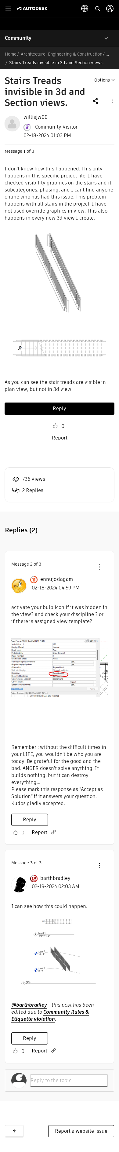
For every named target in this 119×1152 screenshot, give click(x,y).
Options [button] (102, 80)
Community (18, 38)
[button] (111, 101)
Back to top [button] (14, 1131)
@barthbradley (29, 1004)
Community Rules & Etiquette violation (50, 1015)
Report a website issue (81, 1131)
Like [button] (55, 426)
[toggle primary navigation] (11, 9)
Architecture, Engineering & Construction (61, 54)
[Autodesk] (33, 8)
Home (10, 54)
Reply (59, 408)
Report (59, 437)
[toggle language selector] (84, 8)
